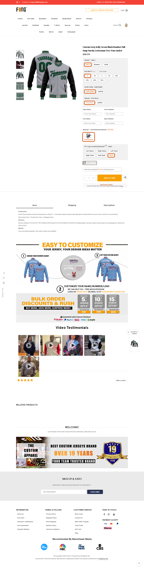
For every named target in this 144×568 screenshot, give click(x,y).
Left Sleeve (90, 151)
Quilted (100, 91)
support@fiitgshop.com (38, 2)
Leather (99, 103)
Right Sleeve (102, 151)
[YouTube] (115, 514)
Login (122, 10)
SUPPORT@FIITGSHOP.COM (113, 292)
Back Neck (101, 155)
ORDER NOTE (81, 292)
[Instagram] (110, 514)
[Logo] (21, 9)
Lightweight (90, 91)
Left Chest (114, 151)
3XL (87, 80)
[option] (52, 75)
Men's (88, 65)
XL (109, 76)
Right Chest (90, 155)
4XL (94, 80)
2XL (116, 76)
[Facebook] (106, 514)
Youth (106, 65)
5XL (102, 80)
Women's (97, 65)
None (111, 155)
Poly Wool (89, 103)
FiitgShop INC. (103, 559)
